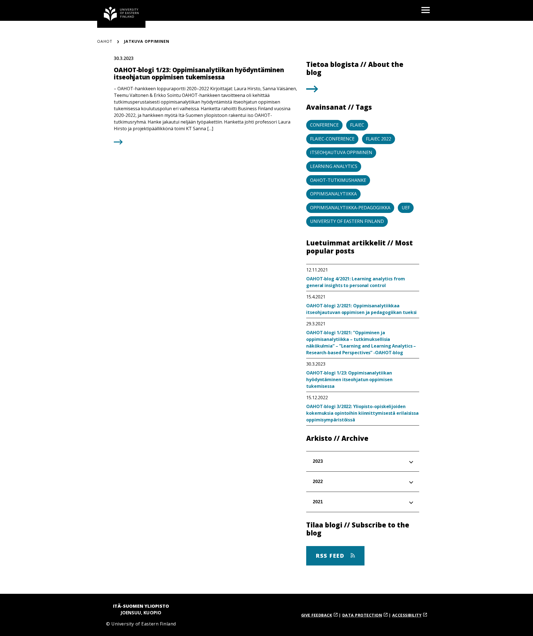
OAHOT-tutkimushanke (338, 180)
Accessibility (407, 615)
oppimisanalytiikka (333, 194)
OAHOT (104, 41)
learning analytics (333, 166)
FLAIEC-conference (332, 139)
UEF (406, 208)
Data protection (362, 615)
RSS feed (331, 555)
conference (324, 125)
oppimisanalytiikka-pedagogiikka (350, 208)
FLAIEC (357, 125)
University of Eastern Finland (347, 221)
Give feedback (316, 615)
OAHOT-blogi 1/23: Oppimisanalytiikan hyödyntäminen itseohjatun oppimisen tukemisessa (349, 379)
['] (312, 90)
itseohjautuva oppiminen (341, 152)
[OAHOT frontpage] (121, 14)
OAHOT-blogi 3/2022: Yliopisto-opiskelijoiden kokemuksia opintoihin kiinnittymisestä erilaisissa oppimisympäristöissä (362, 413)
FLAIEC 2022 (378, 139)
